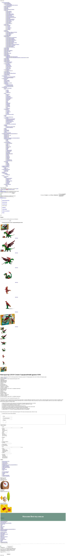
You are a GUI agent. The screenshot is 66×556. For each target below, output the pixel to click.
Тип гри (3, 454)
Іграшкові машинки (5, 465)
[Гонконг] (4, 431)
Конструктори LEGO (5, 2)
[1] (2, 438)
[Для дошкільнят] (5, 457)
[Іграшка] (6, 449)
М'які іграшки (4, 469)
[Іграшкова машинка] (6, 450)
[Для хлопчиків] (4, 435)
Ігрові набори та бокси (6, 169)
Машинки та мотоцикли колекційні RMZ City (9, 133)
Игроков (3, 442)
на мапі (17, 188)
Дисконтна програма (5, 475)
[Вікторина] (5, 455)
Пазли (3, 175)
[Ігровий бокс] (6, 451)
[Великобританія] (4, 430)
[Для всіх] (4, 433)
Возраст (3, 437)
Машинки (4, 207)
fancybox (16, 252)
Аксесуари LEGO (5, 78)
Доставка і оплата (3, 189)
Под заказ (4, 445)
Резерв (3, 444)
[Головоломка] (5, 456)
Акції (7, 189)
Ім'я (4, 416)
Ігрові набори (4, 209)
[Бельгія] (4, 429)
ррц (3, 446)
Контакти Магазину (5, 471)
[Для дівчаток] (4, 434)
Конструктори (4, 75)
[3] (2, 440)
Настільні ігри (4, 87)
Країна (3, 428)
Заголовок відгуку (6, 418)
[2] (2, 439)
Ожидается (4, 441)
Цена (3, 426)
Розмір (3, 452)
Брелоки (3, 468)
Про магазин (12, 189)
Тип (3, 448)
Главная (5, 377)
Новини (9, 189)
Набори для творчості (5, 166)
